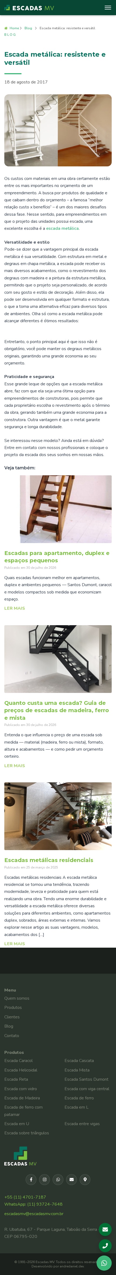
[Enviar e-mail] (71, 1179)
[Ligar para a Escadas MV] (105, 1245)
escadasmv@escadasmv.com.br (33, 1214)
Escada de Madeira (22, 1098)
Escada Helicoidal (20, 1070)
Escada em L (76, 1107)
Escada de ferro (79, 1098)
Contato (11, 1036)
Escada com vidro (20, 1089)
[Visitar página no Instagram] (44, 1179)
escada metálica (62, 228)
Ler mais (14, 608)
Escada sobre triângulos (26, 1133)
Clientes (12, 1017)
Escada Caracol (18, 1061)
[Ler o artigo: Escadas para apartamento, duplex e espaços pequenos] (58, 509)
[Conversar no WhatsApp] (104, 1263)
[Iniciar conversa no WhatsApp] (58, 1179)
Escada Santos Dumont (86, 1079)
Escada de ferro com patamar (23, 1110)
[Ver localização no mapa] (85, 1179)
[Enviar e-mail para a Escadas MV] (105, 1229)
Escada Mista (77, 1070)
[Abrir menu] (109, 7)
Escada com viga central (86, 1089)
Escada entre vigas (82, 1124)
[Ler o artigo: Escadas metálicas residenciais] (58, 816)
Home (14, 28)
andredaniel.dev (72, 1266)
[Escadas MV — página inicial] (29, 7)
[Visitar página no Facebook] (31, 1179)
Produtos (13, 1008)
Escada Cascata (79, 1061)
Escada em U (16, 1124)
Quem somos (16, 998)
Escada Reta (16, 1079)
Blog (28, 28)
